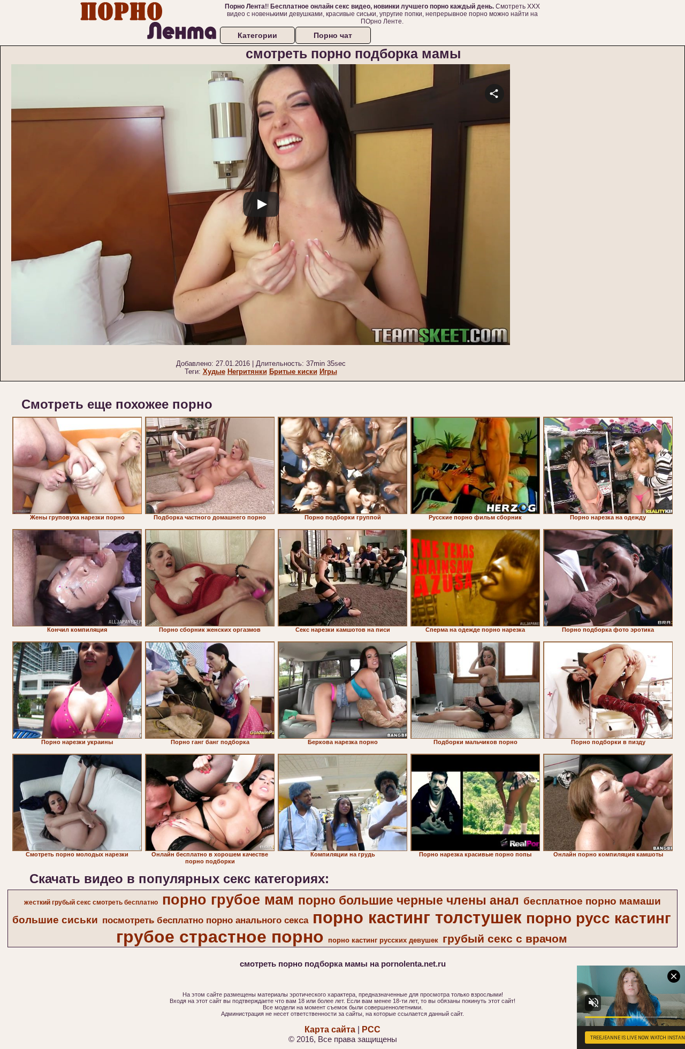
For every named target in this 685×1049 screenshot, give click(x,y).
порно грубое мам (228, 900)
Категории (257, 35)
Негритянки (247, 371)
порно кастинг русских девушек (383, 940)
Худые (214, 371)
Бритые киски (293, 371)
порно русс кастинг (598, 918)
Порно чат (333, 35)
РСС (371, 1029)
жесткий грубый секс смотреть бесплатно (91, 902)
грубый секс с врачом (505, 938)
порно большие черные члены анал (408, 900)
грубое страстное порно (220, 936)
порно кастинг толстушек (417, 917)
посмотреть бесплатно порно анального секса (205, 920)
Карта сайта (330, 1029)
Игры (328, 371)
